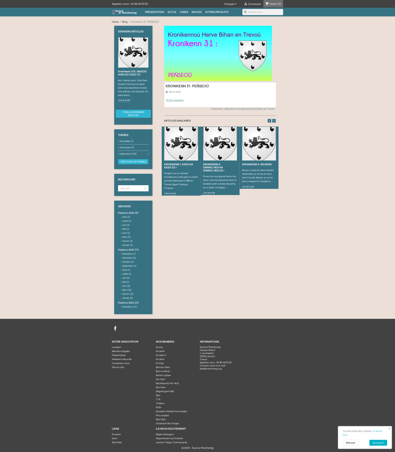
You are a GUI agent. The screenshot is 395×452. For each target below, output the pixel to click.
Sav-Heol (160, 387)
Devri (114, 438)
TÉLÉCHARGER (174, 100)
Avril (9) (126, 286)
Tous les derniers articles (133, 114)
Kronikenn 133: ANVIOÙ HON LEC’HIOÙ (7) (132, 73)
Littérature (230, 108)
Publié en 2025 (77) (128, 249)
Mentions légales (121, 351)
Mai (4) (125, 229)
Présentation (154, 12)
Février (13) (127, 294)
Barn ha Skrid (163, 371)
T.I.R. (158, 399)
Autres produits (217, 12)
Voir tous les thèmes (133, 161)
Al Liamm (160, 351)
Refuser (351, 442)
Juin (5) (126, 225)
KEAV (158, 407)
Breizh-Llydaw (163, 375)
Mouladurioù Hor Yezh (167, 383)
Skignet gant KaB (165, 391)
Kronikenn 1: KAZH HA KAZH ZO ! (178, 166)
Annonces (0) (127, 147)
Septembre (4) (129, 266)
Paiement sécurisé (122, 359)
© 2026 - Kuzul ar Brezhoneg (198, 448)
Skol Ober (161, 419)
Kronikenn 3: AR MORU (257, 164)
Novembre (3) (129, 257)
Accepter (378, 442)
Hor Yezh (160, 379)
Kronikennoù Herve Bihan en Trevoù (255, 108)
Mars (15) (127, 290)
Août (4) (126, 270)
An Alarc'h (161, 355)
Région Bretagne (165, 434)
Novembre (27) (129, 306)
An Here (160, 359)
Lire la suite (124, 100)
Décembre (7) (129, 253)
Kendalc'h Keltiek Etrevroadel (171, 411)
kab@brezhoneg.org (211, 368)
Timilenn (160, 403)
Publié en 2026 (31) (128, 212)
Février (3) (127, 241)
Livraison (116, 347)
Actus (172, 12)
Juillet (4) (126, 221)
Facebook (115, 328)
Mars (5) (126, 237)
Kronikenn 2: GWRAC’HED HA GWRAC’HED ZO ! (213, 167)
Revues (197, 12)
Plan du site (118, 367)
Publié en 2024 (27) (128, 302)
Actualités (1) (126, 141)
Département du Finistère (169, 438)
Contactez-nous (121, 363)
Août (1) (126, 217)
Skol (158, 395)
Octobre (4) (128, 261)
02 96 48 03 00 (139, 4)
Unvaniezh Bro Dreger (167, 423)
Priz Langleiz (162, 415)
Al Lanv (159, 347)
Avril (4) (126, 233)
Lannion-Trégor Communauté (171, 442)
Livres (184, 12)
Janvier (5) (127, 245)
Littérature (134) (128, 153)
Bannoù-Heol (163, 367)
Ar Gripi (160, 363)
